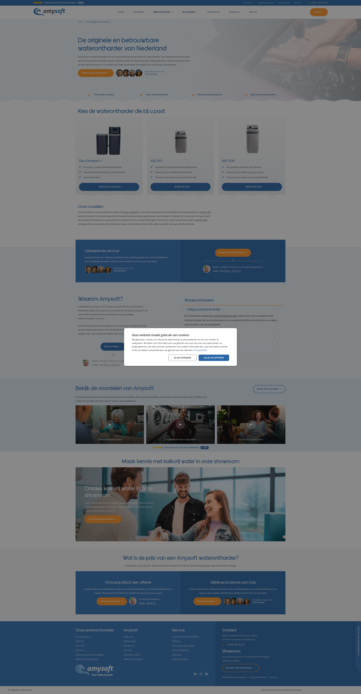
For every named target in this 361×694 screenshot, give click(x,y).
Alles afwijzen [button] (182, 357)
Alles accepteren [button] (214, 357)
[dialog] (180, 347)
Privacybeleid (200, 350)
